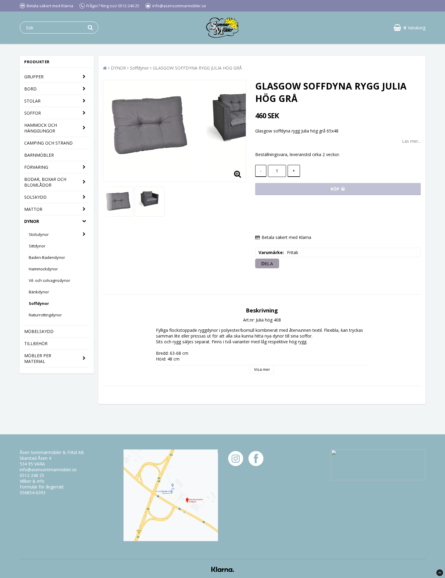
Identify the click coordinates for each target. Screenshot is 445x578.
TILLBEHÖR (36, 343)
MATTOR (33, 209)
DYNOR (31, 221)
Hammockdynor (43, 269)
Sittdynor (37, 246)
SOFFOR (32, 113)
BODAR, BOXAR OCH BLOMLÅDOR (45, 182)
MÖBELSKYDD (39, 331)
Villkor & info (32, 481)
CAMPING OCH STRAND (48, 143)
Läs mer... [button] (411, 141)
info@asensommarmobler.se (48, 469)
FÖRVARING (36, 167)
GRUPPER (34, 77)
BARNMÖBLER (39, 155)
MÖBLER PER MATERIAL (37, 358)
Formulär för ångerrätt (42, 487)
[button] (409, 27)
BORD (30, 89)
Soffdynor (39, 303)
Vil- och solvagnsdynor (49, 280)
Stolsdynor (39, 234)
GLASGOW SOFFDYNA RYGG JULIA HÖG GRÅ (197, 68)
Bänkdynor (39, 292)
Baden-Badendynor (47, 257)
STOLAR (32, 101)
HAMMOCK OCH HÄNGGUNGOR (40, 128)
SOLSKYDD (35, 197)
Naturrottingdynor (45, 315)
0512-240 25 (32, 475)
